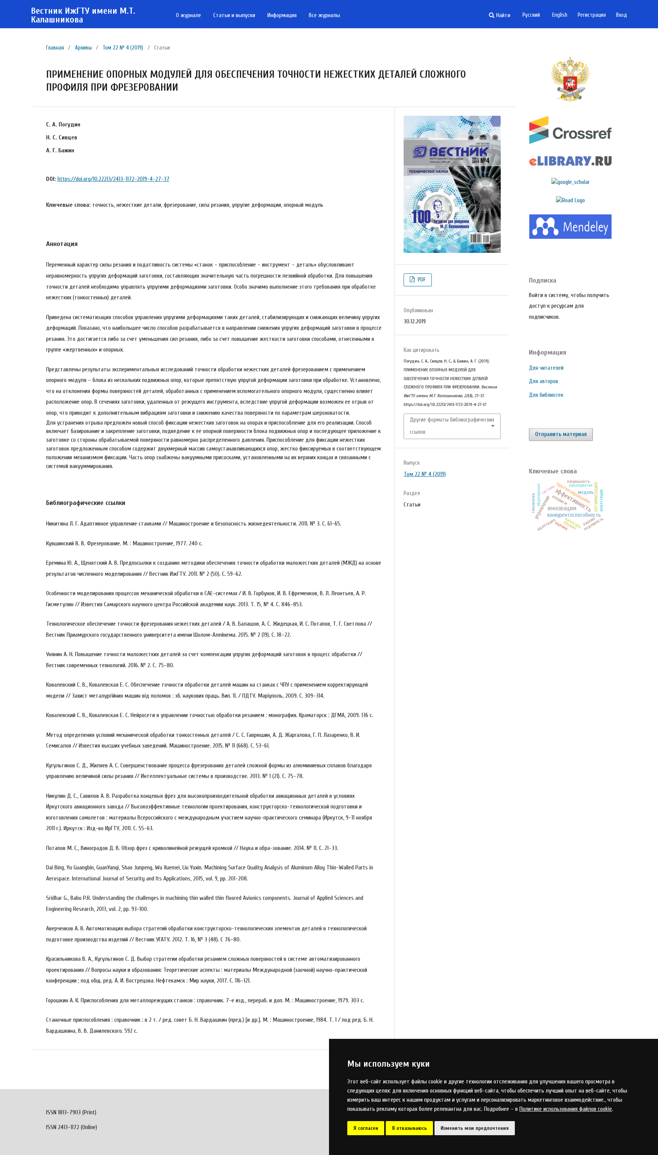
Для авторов (543, 381)
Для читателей (546, 368)
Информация (282, 15)
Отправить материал (561, 434)
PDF (421, 279)
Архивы (83, 48)
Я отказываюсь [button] (409, 1128)
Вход (621, 15)
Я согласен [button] (365, 1128)
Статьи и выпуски (234, 15)
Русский (531, 15)
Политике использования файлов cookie (565, 1108)
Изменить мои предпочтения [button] (475, 1128)
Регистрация (592, 15)
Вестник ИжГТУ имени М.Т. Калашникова (83, 15)
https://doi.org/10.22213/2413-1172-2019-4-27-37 (113, 179)
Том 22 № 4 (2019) (122, 48)
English (559, 15)
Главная (55, 48)
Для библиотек (546, 395)
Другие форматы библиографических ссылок (452, 426)
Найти (502, 15)
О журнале (188, 15)
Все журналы (324, 15)
